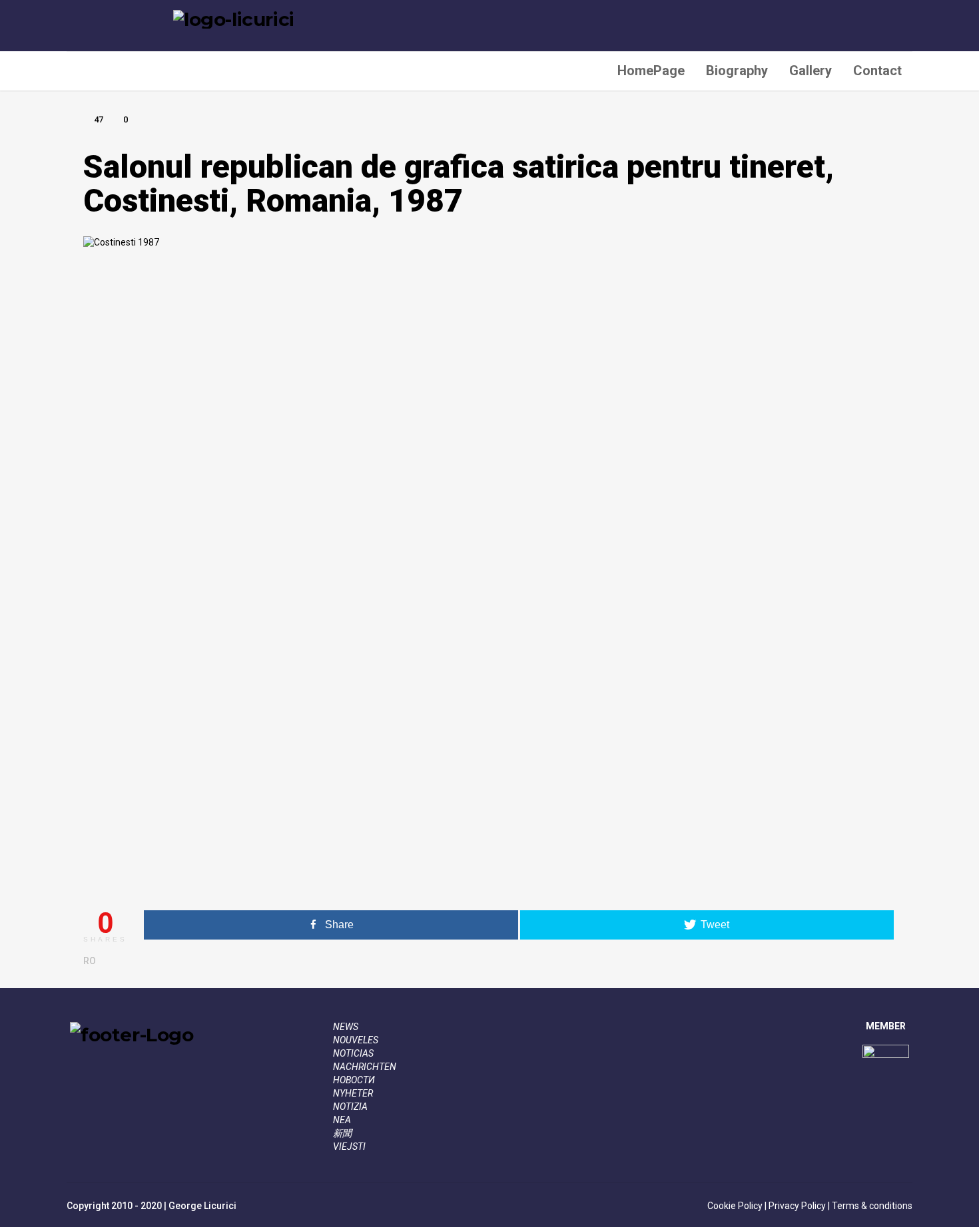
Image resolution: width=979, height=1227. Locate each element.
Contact (877, 71)
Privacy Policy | (798, 1205)
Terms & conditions (871, 1205)
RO (89, 961)
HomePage (651, 71)
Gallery (810, 71)
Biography (737, 71)
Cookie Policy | (737, 1205)
